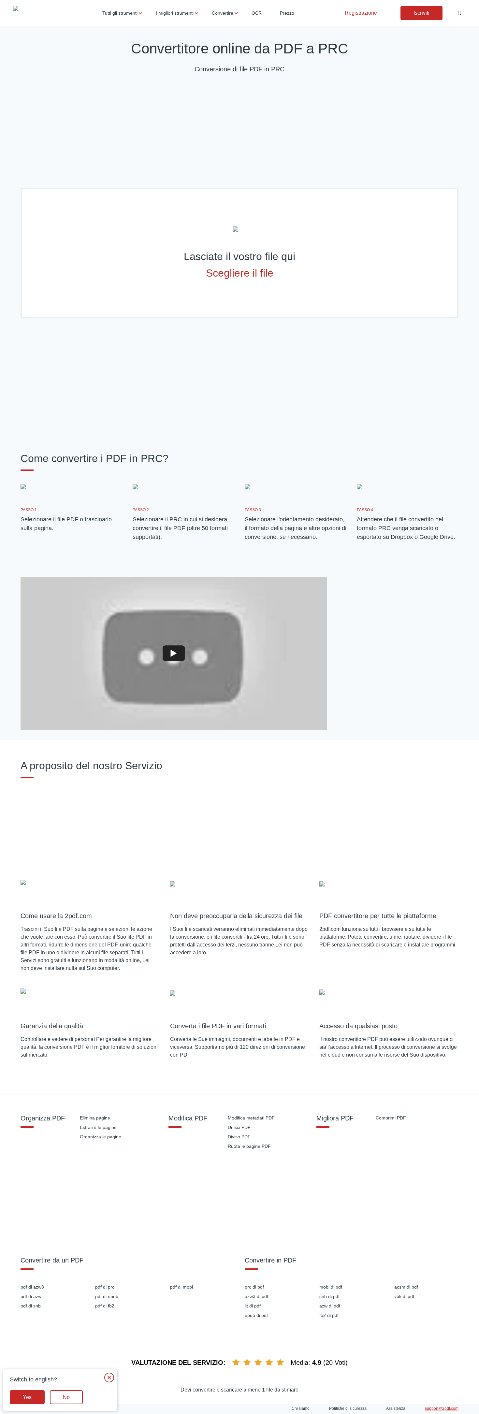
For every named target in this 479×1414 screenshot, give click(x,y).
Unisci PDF (239, 1127)
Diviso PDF (239, 1136)
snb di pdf (329, 1296)
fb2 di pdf (329, 1315)
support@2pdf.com (441, 1408)
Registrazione (361, 13)
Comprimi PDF (391, 1117)
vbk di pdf (404, 1296)
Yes (27, 1397)
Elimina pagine (95, 1117)
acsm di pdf (406, 1287)
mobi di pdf (330, 1287)
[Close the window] (109, 1377)
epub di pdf (256, 1315)
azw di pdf (329, 1305)
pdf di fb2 (104, 1305)
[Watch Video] (174, 653)
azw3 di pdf (256, 1296)
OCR (257, 13)
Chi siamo (301, 1408)
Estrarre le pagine (98, 1127)
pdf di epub (106, 1296)
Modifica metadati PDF (251, 1117)
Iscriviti (421, 13)
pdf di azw (31, 1296)
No (66, 1397)
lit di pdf (253, 1305)
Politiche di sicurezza (348, 1408)
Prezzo (287, 13)
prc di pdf (254, 1287)
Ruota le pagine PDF (249, 1146)
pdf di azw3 (32, 1287)
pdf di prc (104, 1287)
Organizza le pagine (100, 1136)
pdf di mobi (181, 1287)
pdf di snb (31, 1305)
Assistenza (395, 1408)
